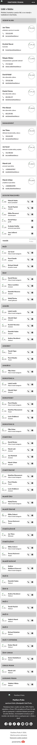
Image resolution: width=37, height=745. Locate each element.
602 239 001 (9, 113)
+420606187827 (10, 169)
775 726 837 (9, 64)
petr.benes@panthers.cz (12, 116)
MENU (33, 2)
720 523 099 (9, 33)
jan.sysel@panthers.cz (12, 155)
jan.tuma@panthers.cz (12, 36)
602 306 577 (9, 97)
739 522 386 (9, 80)
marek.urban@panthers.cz (13, 188)
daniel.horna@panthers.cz (13, 99)
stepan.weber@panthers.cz (13, 66)
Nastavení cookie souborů (18, 738)
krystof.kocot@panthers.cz (13, 50)
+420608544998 (10, 186)
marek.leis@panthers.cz (12, 172)
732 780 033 (9, 152)
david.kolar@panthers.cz (13, 83)
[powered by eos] (18, 741)
